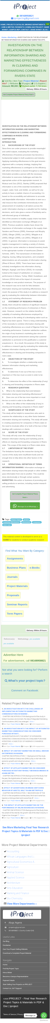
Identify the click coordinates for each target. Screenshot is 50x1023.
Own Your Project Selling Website (15, 949)
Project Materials (17, 586)
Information (26, 522)
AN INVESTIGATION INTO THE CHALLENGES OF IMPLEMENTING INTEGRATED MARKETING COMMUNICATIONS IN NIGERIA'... (22, 711)
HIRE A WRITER (8, 27)
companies (37, 522)
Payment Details (9, 980)
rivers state (7, 525)
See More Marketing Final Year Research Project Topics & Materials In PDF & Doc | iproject (25, 831)
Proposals (13, 595)
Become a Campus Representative (15, 976)
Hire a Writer (7, 972)
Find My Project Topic (11, 969)
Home (4, 37)
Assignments (15, 558)
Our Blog (6, 941)
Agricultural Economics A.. (21, 861)
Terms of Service (9, 1014)
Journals (12, 576)
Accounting (13, 851)
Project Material (30, 81)
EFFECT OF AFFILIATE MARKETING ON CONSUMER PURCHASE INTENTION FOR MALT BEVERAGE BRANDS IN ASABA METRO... (25, 770)
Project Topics (16, 519)
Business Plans (16, 567)
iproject (26, 519)
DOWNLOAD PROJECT (35, 27)
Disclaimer (7, 945)
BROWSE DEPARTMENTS (37, 25)
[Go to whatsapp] (44, 1015)
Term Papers (14, 613)
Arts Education (15, 888)
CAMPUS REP (14, 30)
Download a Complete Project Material (17, 953)
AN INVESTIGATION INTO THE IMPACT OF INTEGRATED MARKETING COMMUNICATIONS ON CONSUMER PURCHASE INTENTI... (25, 731)
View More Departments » (22, 903)
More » (32, 721)
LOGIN (25, 32)
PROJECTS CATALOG (15, 25)
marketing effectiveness (11, 522)
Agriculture (13, 867)
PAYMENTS (19, 27)
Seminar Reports (17, 604)
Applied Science (15, 877)
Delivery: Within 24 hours (37, 89)
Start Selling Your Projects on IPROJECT (17, 984)
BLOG (45, 30)
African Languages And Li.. (21, 856)
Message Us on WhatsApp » (27, 506)
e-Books (35, 567)
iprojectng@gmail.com (17, 927)
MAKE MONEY (36, 30)
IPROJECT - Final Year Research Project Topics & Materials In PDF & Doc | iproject (25, 1002)
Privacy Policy (22, 1014)
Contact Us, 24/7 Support (12, 988)
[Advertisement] (32, 113)
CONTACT (25, 30)
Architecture (13, 882)
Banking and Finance (18, 893)
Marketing (12, 37)
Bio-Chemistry (14, 898)
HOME (3, 25)
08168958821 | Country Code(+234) (21, 931)
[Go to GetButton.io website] (44, 1020)
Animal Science (15, 872)
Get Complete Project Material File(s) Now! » (18, 94)
